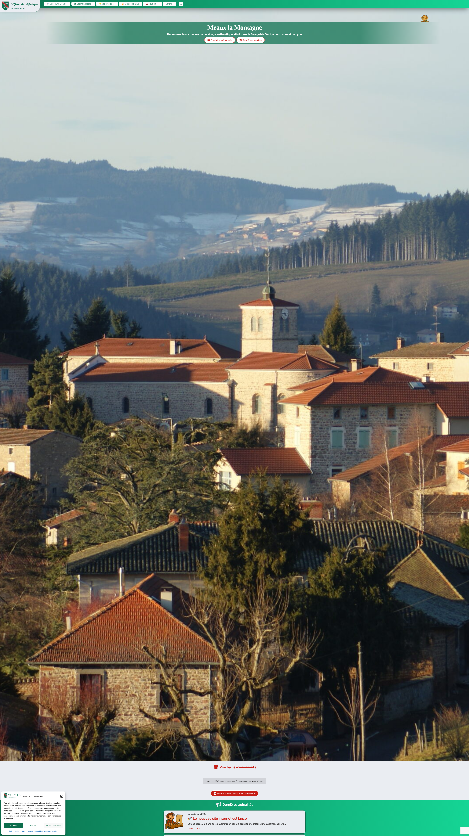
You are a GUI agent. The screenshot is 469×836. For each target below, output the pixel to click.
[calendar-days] (216, 767)
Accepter (13, 825)
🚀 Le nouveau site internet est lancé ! (218, 818)
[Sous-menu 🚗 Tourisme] (158, 4)
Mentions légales (51, 831)
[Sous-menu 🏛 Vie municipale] (92, 4)
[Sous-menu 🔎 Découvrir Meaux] (67, 4)
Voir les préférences (53, 825)
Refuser (33, 825)
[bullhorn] (219, 804)
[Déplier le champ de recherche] (181, 4)
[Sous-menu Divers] (173, 4)
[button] (62, 796)
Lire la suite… (195, 828)
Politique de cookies (17, 831)
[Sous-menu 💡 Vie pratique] (114, 4)
